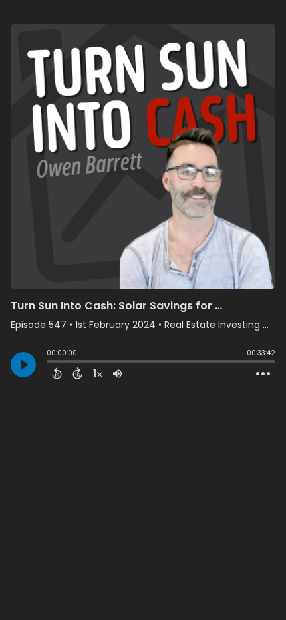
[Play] (23, 364)
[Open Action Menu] (263, 374)
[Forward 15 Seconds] (77, 373)
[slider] (50, 362)
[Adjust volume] (117, 373)
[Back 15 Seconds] (57, 373)
